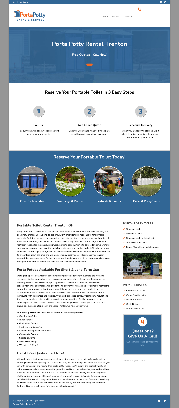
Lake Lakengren (130, 360)
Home (105, 17)
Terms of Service (33, 404)
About (115, 17)
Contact (127, 17)
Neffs (142, 360)
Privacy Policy (19, 404)
